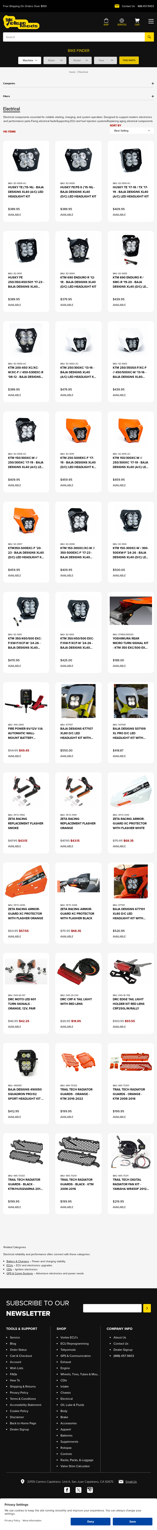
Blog (13, 1343)
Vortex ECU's (69, 1337)
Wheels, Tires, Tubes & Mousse (81, 1374)
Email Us (131, 1481)
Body (64, 1411)
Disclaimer (17, 1417)
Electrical (83, 72)
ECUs (10, 1265)
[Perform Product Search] (149, 37)
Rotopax (66, 1448)
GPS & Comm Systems (20, 1273)
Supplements (69, 1441)
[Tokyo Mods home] (21, 22)
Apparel (66, 1429)
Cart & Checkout (21, 1356)
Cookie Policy (19, 1411)
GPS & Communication (76, 1356)
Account (15, 1362)
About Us (120, 1337)
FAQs (13, 1374)
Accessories (69, 1423)
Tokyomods (68, 1349)
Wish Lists (16, 1368)
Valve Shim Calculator (75, 1466)
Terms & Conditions (23, 1399)
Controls (66, 1454)
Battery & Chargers (18, 1261)
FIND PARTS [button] (129, 60)
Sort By (115, 126)
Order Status (18, 1349)
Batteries (66, 1435)
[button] (106, 22)
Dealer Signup (19, 1429)
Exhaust (66, 1362)
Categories (9, 83)
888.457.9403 (146, 6)
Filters (6, 96)
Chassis (66, 1392)
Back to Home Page (23, 1423)
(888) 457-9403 (124, 1356)
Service (15, 1337)
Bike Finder (78, 50)
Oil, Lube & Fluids (72, 1405)
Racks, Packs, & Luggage (77, 1460)
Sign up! (147, 1308)
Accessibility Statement (25, 1405)
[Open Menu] (151, 21)
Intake (65, 1386)
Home (72, 72)
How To (15, 1380)
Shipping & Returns (23, 1386)
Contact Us (128, 6)
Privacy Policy (19, 1392)
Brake (64, 1417)
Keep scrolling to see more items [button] (78, 1228)
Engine (65, 1368)
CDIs (9, 1269)
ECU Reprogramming (75, 1343)
